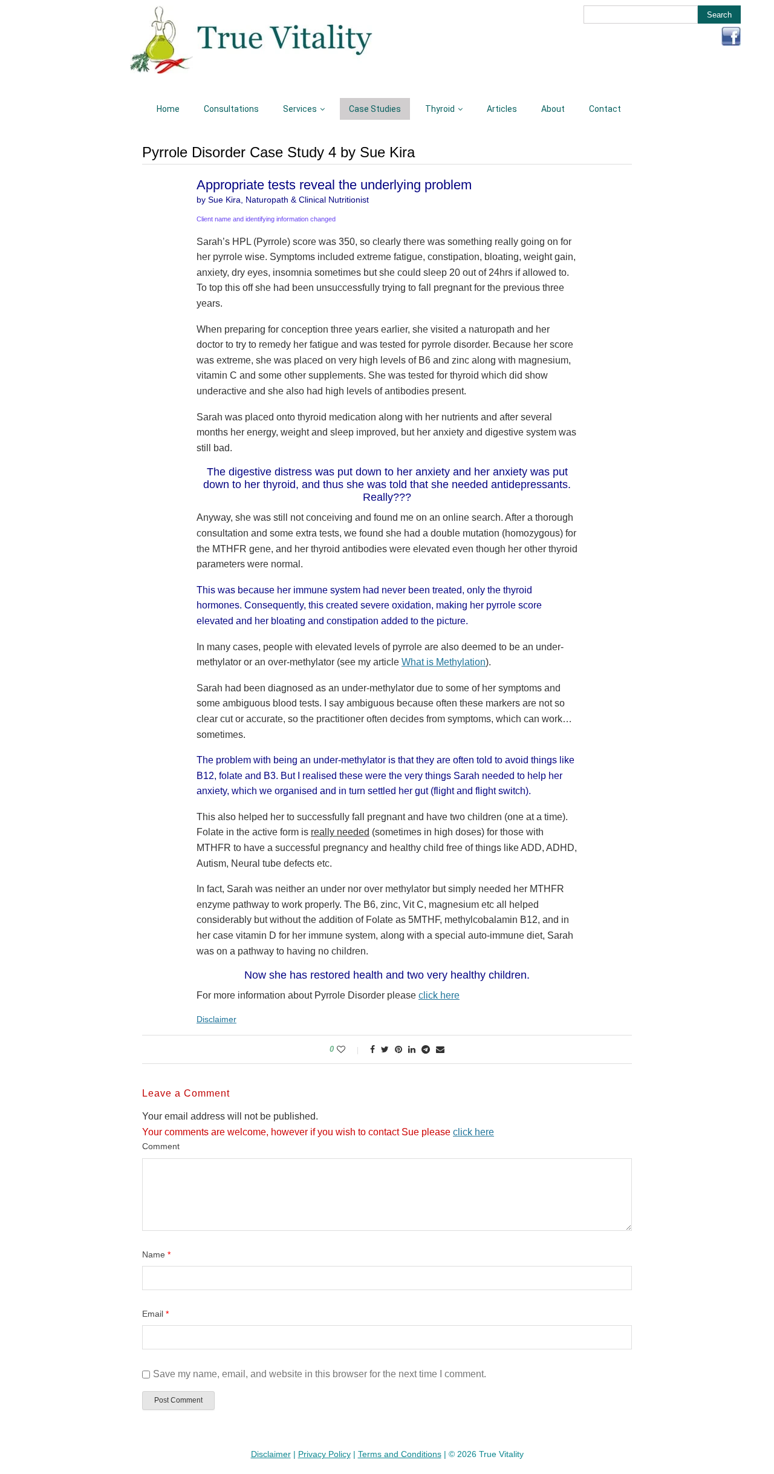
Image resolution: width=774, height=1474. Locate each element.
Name (156, 1254)
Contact (605, 109)
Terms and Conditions (399, 1454)
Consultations (231, 109)
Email (155, 1314)
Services (300, 109)
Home (168, 109)
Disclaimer (216, 1019)
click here (439, 995)
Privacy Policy (324, 1454)
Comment (161, 1146)
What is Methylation (444, 662)
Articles (502, 109)
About (553, 109)
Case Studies (375, 109)
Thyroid (440, 109)
